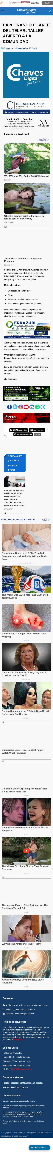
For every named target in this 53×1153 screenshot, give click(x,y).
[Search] (50, 11)
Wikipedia (18, 1039)
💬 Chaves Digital (39, 1148)
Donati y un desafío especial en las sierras (19, 1101)
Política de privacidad (14, 1021)
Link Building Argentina (21, 1069)
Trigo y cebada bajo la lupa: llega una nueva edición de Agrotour (23, 1122)
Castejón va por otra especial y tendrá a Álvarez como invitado (23, 1107)
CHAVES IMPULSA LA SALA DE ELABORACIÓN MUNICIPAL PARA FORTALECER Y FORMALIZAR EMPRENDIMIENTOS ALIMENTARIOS (23, 1114)
